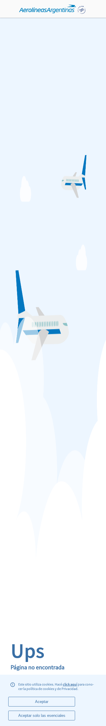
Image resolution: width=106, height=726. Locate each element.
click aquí (70, 684)
